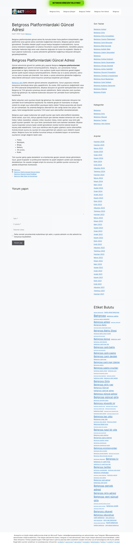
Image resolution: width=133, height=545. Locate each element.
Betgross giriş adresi (105, 493)
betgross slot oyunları (100, 451)
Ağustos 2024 (99, 168)
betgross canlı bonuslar (99, 350)
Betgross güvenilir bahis (101, 400)
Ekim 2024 (98, 162)
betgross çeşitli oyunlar (99, 506)
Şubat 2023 (98, 228)
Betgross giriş (17, 83)
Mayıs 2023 (98, 218)
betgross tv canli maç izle (102, 464)
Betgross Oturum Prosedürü (105, 72)
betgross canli (115, 339)
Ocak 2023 (98, 231)
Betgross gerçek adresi (103, 487)
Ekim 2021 (98, 281)
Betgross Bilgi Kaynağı (102, 46)
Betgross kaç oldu (103, 416)
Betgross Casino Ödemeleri (104, 39)
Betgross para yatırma (101, 435)
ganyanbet (77, 542)
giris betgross (110, 518)
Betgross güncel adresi (105, 393)
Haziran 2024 (99, 175)
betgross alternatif (115, 322)
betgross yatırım (112, 475)
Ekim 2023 (98, 201)
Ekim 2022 (98, 241)
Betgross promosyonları (105, 448)
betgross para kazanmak (100, 433)
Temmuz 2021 (99, 291)
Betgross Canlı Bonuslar (103, 43)
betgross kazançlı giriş (113, 413)
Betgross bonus (102, 339)
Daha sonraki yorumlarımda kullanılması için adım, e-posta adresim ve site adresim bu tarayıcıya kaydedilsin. (47, 235)
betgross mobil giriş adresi (100, 427)
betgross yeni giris (100, 483)
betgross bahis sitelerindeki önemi (102, 327)
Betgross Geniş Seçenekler (104, 62)
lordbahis (61, 542)
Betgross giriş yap (103, 384)
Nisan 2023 (98, 221)
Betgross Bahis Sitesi (105, 330)
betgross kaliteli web (99, 408)
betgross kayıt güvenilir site (111, 411)
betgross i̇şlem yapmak (112, 406)
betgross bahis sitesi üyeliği (102, 333)
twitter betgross (99, 525)
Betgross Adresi (100, 29)
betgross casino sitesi (100, 371)
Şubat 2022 (98, 268)
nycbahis (110, 542)
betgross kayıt (98, 411)
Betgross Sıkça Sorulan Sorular (103, 456)
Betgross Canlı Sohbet (102, 82)
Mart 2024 (98, 185)
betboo (103, 542)
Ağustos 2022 (99, 248)
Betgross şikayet (103, 511)
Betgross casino (98, 365)
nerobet (117, 542)
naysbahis (86, 542)
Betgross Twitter (85, 11)
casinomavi (69, 542)
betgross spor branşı (114, 453)
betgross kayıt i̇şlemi (100, 413)
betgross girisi (98, 378)
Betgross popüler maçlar (101, 440)
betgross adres (112, 316)
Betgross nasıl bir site (105, 429)
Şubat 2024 (98, 188)
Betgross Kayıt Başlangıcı (103, 79)
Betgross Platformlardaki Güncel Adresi (27, 172)
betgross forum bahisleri (100, 376)
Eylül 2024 (98, 165)
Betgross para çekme (103, 438)
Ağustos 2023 (99, 208)
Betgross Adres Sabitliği (103, 69)
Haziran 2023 (99, 215)
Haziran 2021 (99, 294)
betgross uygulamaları (100, 470)
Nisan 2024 (98, 181)
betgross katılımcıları (110, 408)
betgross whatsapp (101, 473)
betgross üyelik (112, 506)
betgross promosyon (100, 443)
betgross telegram (99, 459)
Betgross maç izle (100, 419)
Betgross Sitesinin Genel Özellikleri (25, 174)
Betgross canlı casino (105, 353)
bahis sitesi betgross (111, 312)
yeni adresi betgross (112, 525)
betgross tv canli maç (102, 462)
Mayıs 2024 (98, 178)
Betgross (116, 11)
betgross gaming (111, 376)
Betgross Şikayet (69, 11)
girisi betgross (98, 520)
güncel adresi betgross (99, 523)
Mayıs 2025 (98, 148)
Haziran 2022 (99, 254)
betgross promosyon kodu (102, 445)
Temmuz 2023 (99, 211)
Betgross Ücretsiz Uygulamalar (106, 76)
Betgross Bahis (100, 325)
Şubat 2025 (98, 152)
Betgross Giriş (55, 11)
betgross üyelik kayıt (99, 508)
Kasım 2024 (98, 158)
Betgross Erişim (100, 92)
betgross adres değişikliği (101, 319)
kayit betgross (112, 523)
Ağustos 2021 (99, 287)
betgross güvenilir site (99, 406)
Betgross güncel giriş (106, 397)
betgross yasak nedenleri (100, 475)
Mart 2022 (98, 264)
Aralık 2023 (98, 195)
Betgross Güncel (101, 388)
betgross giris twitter (111, 378)
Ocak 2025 (98, 155)
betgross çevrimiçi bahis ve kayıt (102, 503)
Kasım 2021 (98, 277)
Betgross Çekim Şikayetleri (104, 52)
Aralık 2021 (98, 274)
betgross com (112, 371)
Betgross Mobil (111, 422)
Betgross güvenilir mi (104, 403)
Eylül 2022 (98, 244)
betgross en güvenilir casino (101, 373)
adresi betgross (98, 312)
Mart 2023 (98, 224)
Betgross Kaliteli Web (102, 49)
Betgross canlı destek (105, 356)
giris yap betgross (109, 520)
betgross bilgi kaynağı (99, 336)
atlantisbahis (95, 542)
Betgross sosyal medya (101, 453)
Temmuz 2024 (99, 171)
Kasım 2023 (98, 198)
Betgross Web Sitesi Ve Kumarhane (25, 176)
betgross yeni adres (100, 477)
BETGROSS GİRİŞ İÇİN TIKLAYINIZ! (67, 3)
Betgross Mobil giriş (101, 424)
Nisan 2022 (98, 261)
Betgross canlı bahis (104, 347)
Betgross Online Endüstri (103, 59)
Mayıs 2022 (98, 258)
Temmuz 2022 (99, 251)
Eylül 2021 (98, 284)
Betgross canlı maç (100, 359)
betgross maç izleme (100, 422)
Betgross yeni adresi (102, 480)
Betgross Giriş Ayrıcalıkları (104, 36)
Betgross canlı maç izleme (107, 362)
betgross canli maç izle (101, 344)
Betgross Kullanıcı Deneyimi (104, 86)
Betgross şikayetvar (104, 515)
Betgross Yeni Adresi (101, 11)
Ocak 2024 (98, 191)
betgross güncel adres (104, 391)
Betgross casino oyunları (106, 368)
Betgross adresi (102, 322)
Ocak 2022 (98, 271)
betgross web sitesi (114, 470)
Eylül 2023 (98, 205)
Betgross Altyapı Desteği (103, 66)
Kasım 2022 (98, 238)
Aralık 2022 (98, 234)
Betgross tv (112, 458)
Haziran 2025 (99, 145)
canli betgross (99, 518)
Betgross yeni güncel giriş (106, 498)
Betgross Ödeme (100, 89)
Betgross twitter (102, 467)
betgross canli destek (100, 342)
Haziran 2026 (99, 142)
